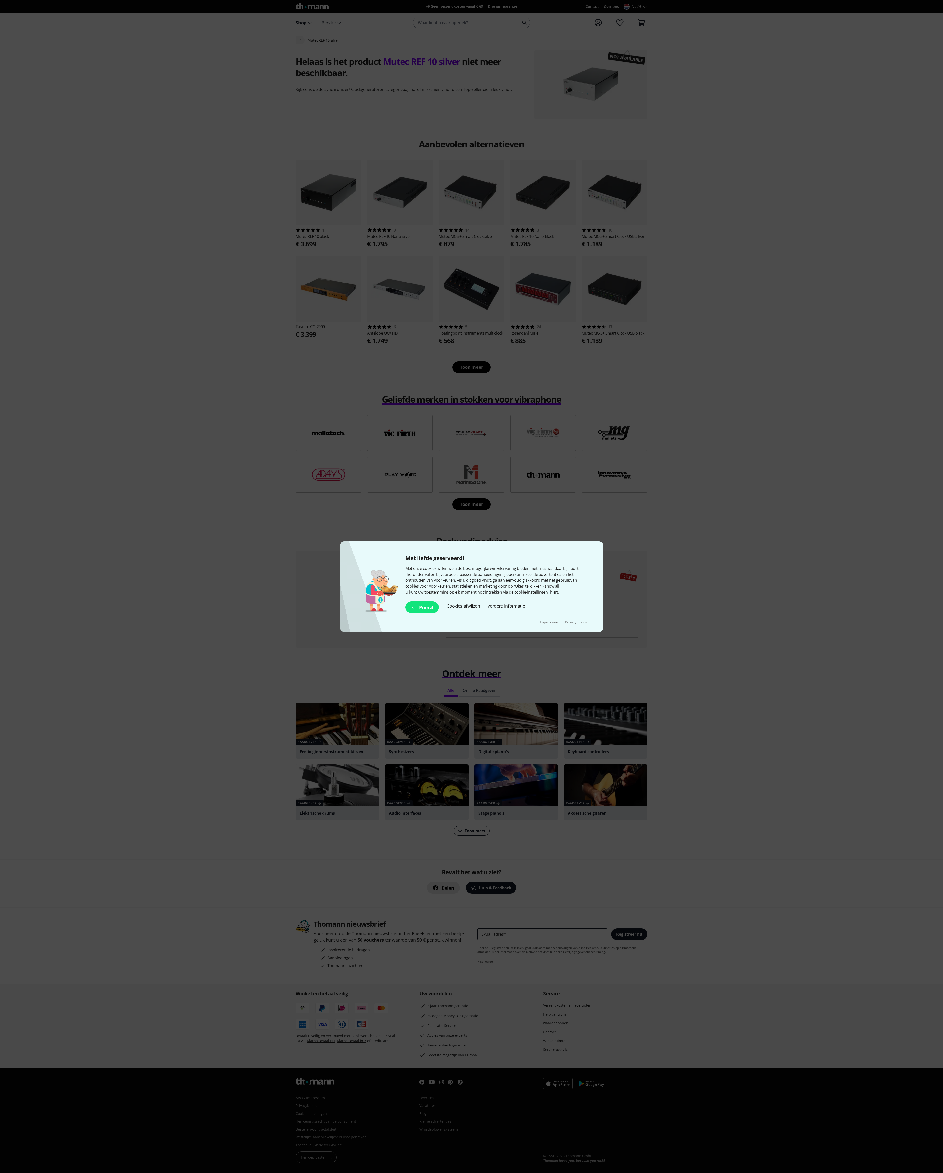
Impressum (549, 622)
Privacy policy (576, 622)
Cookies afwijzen (463, 606)
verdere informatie (506, 606)
